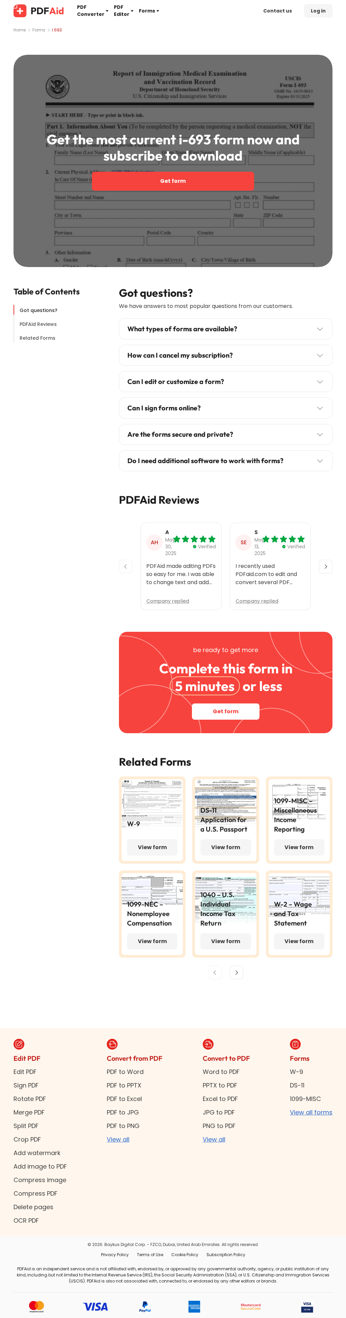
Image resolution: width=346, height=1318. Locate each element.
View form (152, 847)
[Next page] (236, 972)
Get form (173, 181)
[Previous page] (215, 972)
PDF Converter (90, 11)
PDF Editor (121, 11)
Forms (147, 10)
